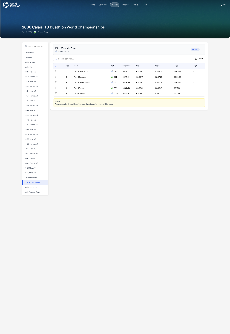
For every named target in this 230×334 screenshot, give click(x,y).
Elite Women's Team (32, 182)
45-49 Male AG (30, 120)
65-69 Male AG (30, 158)
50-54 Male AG (30, 129)
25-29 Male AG (30, 81)
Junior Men (29, 67)
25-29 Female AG (31, 86)
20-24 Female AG (31, 76)
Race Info (125, 5)
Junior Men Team (31, 187)
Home (92, 5)
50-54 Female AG (31, 134)
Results (115, 5)
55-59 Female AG (31, 144)
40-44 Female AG (31, 115)
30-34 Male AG (30, 91)
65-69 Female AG (31, 163)
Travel (135, 5)
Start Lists (103, 5)
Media (144, 5)
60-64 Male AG (30, 149)
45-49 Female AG (31, 125)
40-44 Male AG (30, 110)
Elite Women (29, 52)
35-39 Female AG (31, 105)
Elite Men (28, 57)
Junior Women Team (32, 192)
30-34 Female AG (31, 96)
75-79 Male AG (30, 173)
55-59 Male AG (30, 139)
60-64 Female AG (31, 153)
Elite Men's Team (31, 177)
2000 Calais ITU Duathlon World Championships (63, 27)
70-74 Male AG (30, 168)
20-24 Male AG (30, 72)
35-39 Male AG (30, 100)
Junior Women (30, 62)
